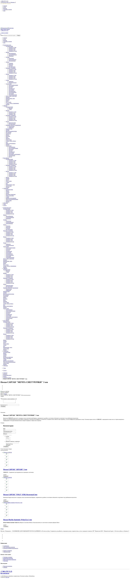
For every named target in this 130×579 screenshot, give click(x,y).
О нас (4, 7)
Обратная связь (6, 551)
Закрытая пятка (9, 285)
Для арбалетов (9, 253)
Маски (4, 215)
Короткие (8, 227)
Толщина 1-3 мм (9, 210)
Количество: (3, 405)
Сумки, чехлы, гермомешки (9, 266)
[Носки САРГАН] (7, 452)
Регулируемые (9, 229)
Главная (5, 5)
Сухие (7, 272)
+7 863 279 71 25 (4, 1)
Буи (4, 304)
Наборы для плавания (8, 360)
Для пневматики (10, 255)
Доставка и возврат (7, 557)
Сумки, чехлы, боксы (8, 303)
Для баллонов (9, 318)
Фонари (5, 260)
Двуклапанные (9, 223)
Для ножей (8, 256)
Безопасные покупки (8, 558)
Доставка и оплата (7, 9)
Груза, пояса (6, 302)
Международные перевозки (9, 559)
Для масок (8, 249)
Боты (4, 300)
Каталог (5, 8)
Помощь (5, 567)
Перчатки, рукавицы (8, 230)
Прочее (5, 267)
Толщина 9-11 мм (10, 213)
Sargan (5, 393)
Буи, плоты (5, 264)
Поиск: (2, 35)
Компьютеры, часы (7, 261)
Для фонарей (9, 251)
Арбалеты (8, 244)
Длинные (8, 225)
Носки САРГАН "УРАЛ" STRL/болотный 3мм (20, 494)
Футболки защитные (8, 357)
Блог (4, 10)
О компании (6, 545)
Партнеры (5, 560)
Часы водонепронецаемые (9, 362)
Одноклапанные (10, 222)
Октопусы (5, 296)
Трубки (5, 219)
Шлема (4, 273)
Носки (4, 236)
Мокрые (8, 270)
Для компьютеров (10, 257)
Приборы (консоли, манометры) (10, 287)
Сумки (4, 345)
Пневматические (10, 245)
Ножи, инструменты (8, 306)
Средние (8, 228)
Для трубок (8, 252)
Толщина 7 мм (9, 212)
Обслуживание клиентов (9, 547)
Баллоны (5, 298)
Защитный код (9, 444)
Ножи (4, 263)
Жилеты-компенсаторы (8, 294)
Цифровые (8, 290)
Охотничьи (8, 221)
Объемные (8, 218)
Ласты (4, 224)
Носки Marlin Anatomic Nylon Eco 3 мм (17, 520)
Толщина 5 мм (9, 211)
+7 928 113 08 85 (4, 32)
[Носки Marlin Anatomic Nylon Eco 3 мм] (12, 502)
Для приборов (9, 309)
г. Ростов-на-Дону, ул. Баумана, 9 (8, 2)
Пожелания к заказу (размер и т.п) (9, 398)
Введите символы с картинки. (13, 441)
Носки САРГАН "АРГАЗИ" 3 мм (15, 469)
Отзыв (7, 436)
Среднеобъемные (10, 217)
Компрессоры (6, 291)
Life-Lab (7, 577)
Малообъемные (9, 216)
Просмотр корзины (7, 566)
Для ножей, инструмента (11, 317)
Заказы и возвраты (7, 550)
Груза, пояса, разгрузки (8, 258)
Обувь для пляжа (7, 358)
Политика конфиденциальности (10, 548)
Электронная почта (7, 431)
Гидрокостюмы (6, 208)
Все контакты (5, 573)
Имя (4, 428)
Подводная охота (7, 375)
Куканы (5, 262)
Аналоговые (9, 289)
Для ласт (8, 250)
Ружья (4, 242)
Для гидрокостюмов (10, 247)
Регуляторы (6, 295)
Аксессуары (6, 246)
